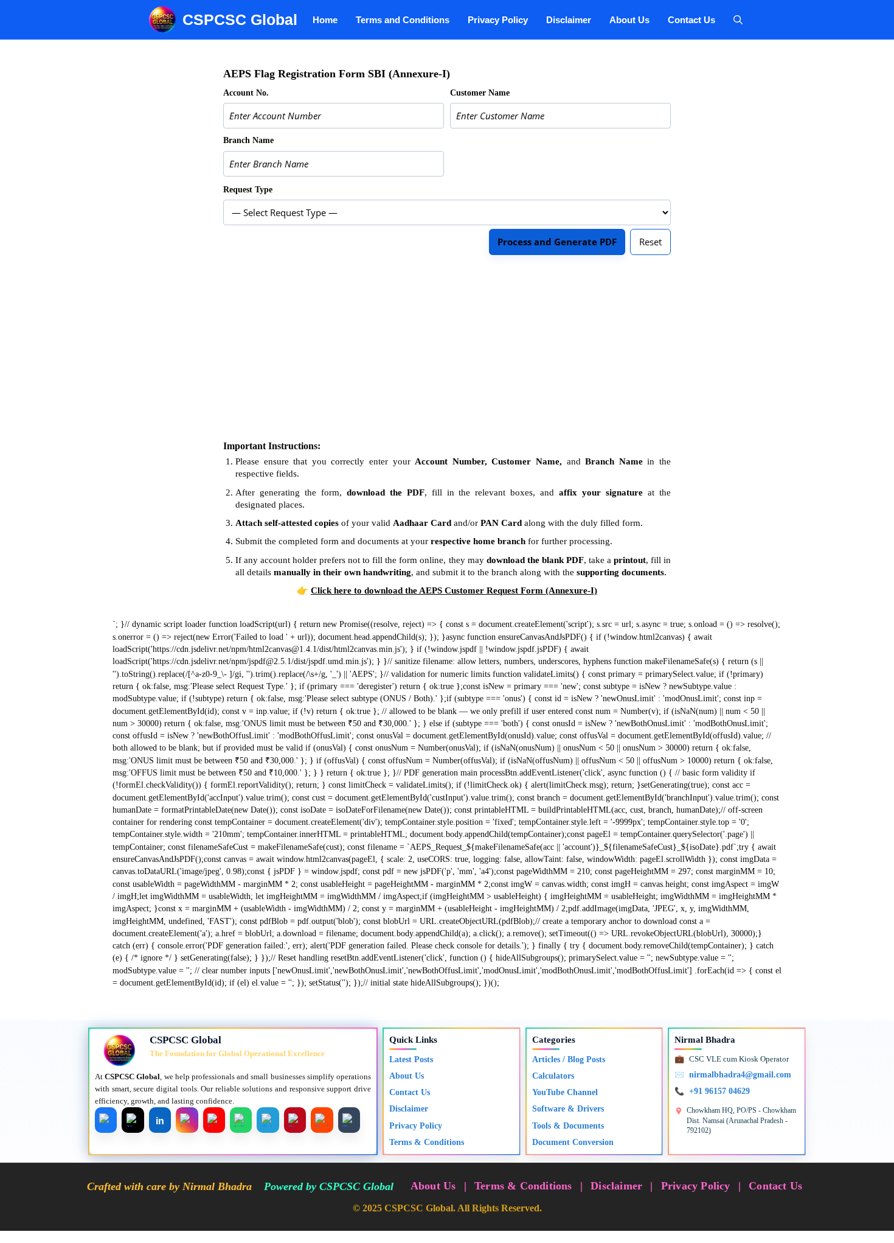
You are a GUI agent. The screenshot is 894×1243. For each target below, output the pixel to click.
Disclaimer (568, 20)
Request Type (247, 189)
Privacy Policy (498, 20)
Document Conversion (573, 1142)
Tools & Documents (568, 1125)
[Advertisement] (447, 347)
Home (325, 20)
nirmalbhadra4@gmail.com (740, 1074)
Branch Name (248, 140)
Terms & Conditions (426, 1142)
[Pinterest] (295, 1120)
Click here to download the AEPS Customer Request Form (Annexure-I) (454, 590)
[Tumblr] (349, 1120)
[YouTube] (214, 1120)
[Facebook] (106, 1120)
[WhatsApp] (241, 1120)
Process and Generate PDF (557, 242)
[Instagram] (187, 1120)
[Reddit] (322, 1120)
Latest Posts (411, 1059)
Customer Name (480, 92)
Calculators (553, 1075)
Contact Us (691, 20)
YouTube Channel (565, 1092)
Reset (650, 242)
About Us (629, 20)
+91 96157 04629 (719, 1091)
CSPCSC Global (239, 19)
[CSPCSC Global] (162, 20)
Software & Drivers (568, 1108)
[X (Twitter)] (133, 1120)
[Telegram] (268, 1120)
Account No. (246, 92)
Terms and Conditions (402, 20)
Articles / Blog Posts (568, 1059)
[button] (738, 20)
